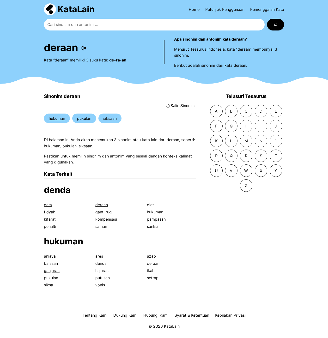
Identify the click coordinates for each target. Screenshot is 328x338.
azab (151, 256)
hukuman (57, 118)
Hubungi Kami (156, 315)
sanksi (152, 226)
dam (48, 204)
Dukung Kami (125, 315)
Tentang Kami (95, 315)
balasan (51, 263)
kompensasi (106, 219)
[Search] (275, 24)
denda (57, 190)
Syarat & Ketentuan (192, 315)
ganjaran (52, 270)
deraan (101, 204)
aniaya (50, 256)
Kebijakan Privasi (230, 315)
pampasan (156, 219)
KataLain (76, 9)
